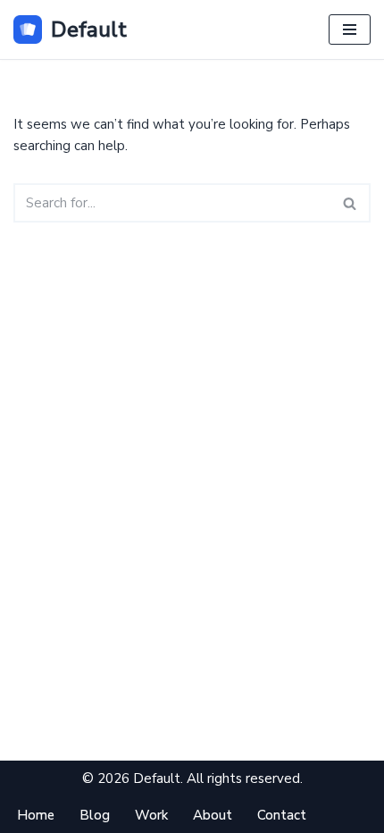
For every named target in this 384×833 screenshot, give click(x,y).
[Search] (350, 203)
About (212, 815)
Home (35, 815)
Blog (94, 815)
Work (151, 815)
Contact (281, 815)
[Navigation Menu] (350, 29)
